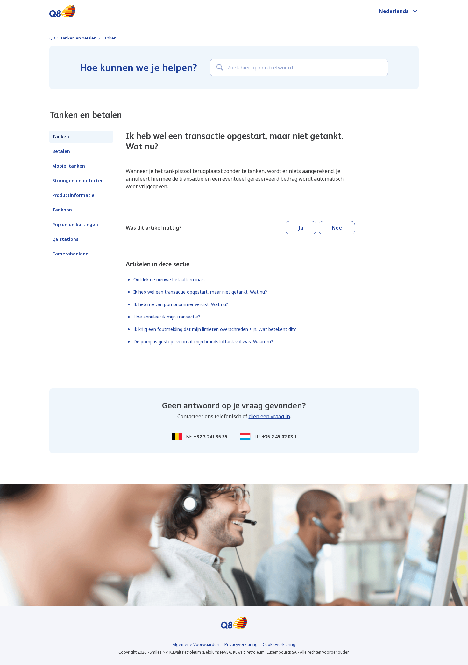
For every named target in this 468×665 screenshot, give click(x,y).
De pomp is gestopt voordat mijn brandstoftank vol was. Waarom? (203, 342)
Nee (337, 227)
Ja (301, 227)
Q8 (52, 38)
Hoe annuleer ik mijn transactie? (166, 317)
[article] (240, 178)
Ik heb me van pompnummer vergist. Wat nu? (180, 304)
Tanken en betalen (78, 38)
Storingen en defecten (78, 180)
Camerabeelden (70, 254)
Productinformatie (73, 195)
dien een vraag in (269, 416)
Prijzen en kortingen (75, 224)
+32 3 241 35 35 (210, 436)
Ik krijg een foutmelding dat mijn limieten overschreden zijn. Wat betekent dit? (214, 329)
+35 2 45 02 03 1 (279, 436)
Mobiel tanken (68, 166)
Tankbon (62, 210)
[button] (399, 11)
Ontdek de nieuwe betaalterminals (169, 279)
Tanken (109, 38)
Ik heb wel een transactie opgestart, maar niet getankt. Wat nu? (200, 292)
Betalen (61, 151)
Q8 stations (65, 239)
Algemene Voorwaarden (196, 644)
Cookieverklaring (279, 644)
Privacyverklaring (241, 644)
